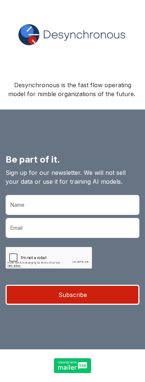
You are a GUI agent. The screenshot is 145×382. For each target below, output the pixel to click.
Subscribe (72, 294)
